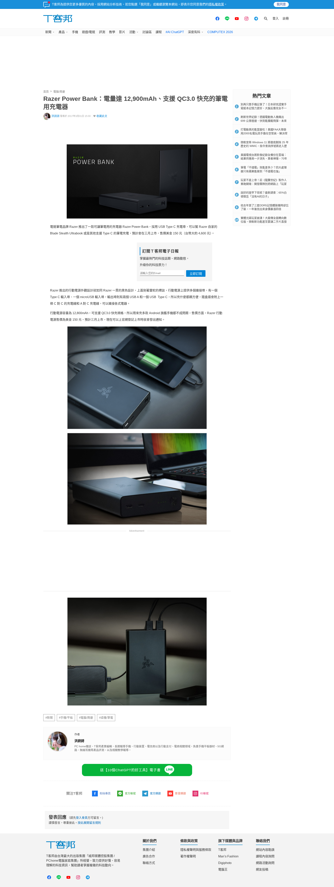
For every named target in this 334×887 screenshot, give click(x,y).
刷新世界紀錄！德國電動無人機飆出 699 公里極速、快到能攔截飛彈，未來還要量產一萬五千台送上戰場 (264, 120)
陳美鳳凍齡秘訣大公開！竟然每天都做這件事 (82, 743)
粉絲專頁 (105, 837)
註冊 (286, 18)
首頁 (46, 91)
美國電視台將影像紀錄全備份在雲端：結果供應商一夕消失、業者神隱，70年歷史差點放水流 (118, 737)
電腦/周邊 (59, 91)
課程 (159, 32)
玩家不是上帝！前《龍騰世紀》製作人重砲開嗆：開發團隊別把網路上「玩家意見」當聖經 (264, 183)
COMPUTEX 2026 (220, 32)
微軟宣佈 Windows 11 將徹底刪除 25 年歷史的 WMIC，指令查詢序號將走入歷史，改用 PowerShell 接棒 (265, 146)
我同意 (281, 4)
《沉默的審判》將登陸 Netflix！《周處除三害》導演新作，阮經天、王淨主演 (106, 724)
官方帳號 (130, 837)
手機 (75, 32)
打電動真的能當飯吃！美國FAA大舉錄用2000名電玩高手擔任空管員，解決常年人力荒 (264, 133)
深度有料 (194, 32)
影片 (122, 32)
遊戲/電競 (88, 32)
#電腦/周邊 (86, 761)
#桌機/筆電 (106, 761)
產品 (62, 32)
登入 (276, 18)
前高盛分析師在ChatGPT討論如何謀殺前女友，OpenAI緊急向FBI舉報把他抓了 (108, 731)
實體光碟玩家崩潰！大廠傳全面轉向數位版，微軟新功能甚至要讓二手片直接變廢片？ (264, 221)
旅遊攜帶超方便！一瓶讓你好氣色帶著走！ (80, 749)
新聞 (48, 32)
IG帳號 (204, 837)
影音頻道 (180, 837)
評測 (102, 32)
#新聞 (49, 761)
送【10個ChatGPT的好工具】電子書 (130, 814)
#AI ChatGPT (175, 32)
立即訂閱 (196, 273)
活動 (132, 32)
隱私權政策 (216, 4)
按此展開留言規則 (89, 866)
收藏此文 (101, 116)
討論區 (147, 32)
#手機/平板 (66, 761)
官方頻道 (155, 837)
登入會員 (82, 861)
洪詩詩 (55, 116)
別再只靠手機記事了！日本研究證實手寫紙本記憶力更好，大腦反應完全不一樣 (264, 108)
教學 (112, 32)
